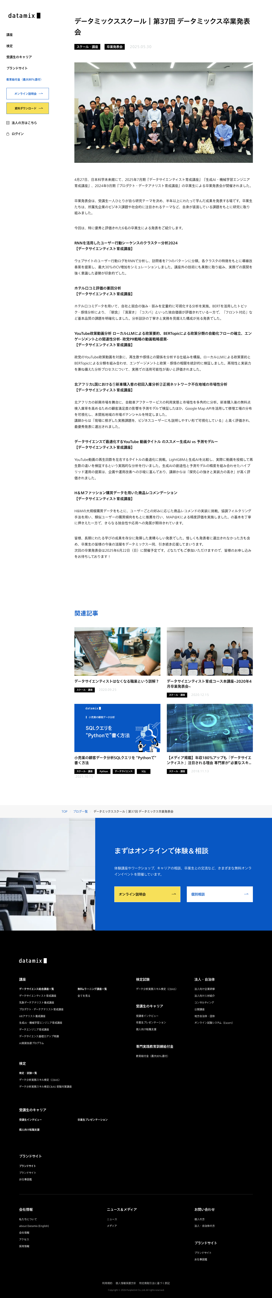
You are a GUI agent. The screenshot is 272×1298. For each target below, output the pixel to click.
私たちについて (28, 1219)
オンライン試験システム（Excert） (214, 1022)
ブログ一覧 (80, 811)
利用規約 (107, 1283)
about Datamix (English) (34, 1226)
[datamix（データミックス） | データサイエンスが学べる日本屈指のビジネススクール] (24, 16)
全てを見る (84, 995)
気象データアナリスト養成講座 (36, 1002)
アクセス (24, 1239)
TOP (64, 811)
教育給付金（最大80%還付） (24, 79)
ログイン (18, 134)
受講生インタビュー (30, 1119)
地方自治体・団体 (204, 1016)
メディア (112, 1226)
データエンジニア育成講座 (34, 1029)
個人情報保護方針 (126, 1283)
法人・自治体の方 (204, 1226)
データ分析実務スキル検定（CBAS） (40, 1079)
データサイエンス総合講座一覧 (36, 989)
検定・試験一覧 (28, 1073)
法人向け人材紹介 (204, 995)
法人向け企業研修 (204, 989)
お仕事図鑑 (25, 1179)
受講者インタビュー (147, 1016)
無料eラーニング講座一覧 (92, 989)
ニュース (112, 1219)
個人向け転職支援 (29, 1129)
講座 (9, 34)
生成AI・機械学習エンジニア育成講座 (40, 1022)
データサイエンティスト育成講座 (37, 995)
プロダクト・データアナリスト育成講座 (41, 1009)
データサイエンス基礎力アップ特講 (39, 1036)
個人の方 (199, 1219)
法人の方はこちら (24, 123)
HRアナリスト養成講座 (32, 1016)
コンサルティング (204, 1002)
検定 (9, 46)
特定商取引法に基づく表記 (154, 1283)
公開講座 (199, 1009)
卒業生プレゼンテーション (93, 1119)
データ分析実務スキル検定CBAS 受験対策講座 (45, 1086)
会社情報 (24, 1232)
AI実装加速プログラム (31, 1043)
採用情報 (24, 1246)
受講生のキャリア (19, 57)
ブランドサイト (17, 68)
